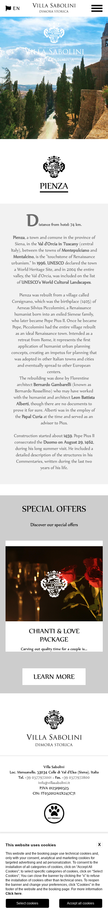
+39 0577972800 (76, 777)
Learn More (54, 676)
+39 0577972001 (38, 777)
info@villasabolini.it (54, 783)
